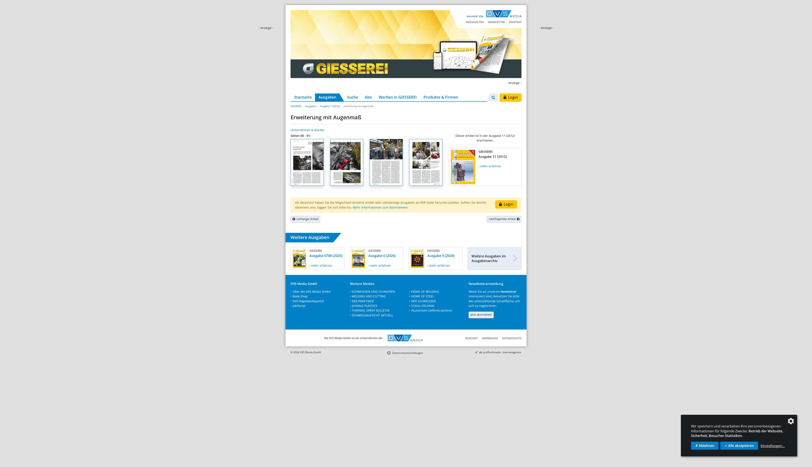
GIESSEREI (296, 106)
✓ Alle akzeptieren (739, 445)
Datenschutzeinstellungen (407, 353)
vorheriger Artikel (306, 219)
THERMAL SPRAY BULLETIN (371, 310)
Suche (352, 97)
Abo (368, 97)
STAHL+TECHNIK (422, 306)
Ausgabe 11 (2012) (330, 106)
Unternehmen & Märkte (307, 130)
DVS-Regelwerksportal (308, 301)
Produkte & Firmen (441, 97)
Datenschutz (511, 338)
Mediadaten (475, 22)
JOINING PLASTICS (364, 306)
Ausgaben (327, 97)
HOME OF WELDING (425, 292)
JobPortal (299, 306)
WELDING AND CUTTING (369, 296)
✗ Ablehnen (704, 445)
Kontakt (515, 22)
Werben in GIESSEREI (398, 97)
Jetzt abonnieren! (481, 314)
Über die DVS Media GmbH (312, 292)
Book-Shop (300, 296)
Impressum (490, 338)
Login (512, 97)
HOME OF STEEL (422, 296)
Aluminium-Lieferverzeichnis (431, 310)
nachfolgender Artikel (503, 219)
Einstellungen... (773, 446)
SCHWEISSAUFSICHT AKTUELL (372, 315)
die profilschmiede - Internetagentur (500, 352)
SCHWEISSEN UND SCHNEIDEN (373, 292)
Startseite (303, 97)
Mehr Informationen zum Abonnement (380, 207)
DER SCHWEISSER (423, 301)
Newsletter (496, 22)
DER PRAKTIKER (363, 301)
